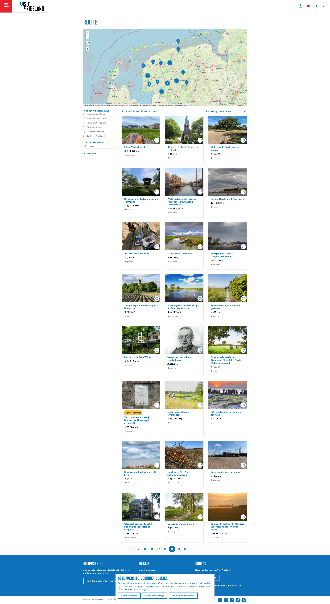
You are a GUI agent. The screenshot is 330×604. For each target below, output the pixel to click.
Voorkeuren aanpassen (183, 595)
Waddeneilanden (94, 127)
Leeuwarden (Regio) (96, 114)
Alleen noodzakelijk (154, 595)
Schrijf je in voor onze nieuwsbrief (103, 581)
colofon (86, 599)
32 (179, 550)
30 (165, 550)
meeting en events (148, 570)
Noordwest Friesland (96, 123)
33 (185, 550)
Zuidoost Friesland (95, 131)
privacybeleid (97, 599)
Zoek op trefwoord (93, 142)
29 (158, 550)
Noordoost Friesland (96, 118)
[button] (183, 73)
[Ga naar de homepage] (32, 6)
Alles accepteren (129, 595)
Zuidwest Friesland (95, 136)
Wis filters (91, 153)
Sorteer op (212, 111)
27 (145, 550)
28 (152, 550)
